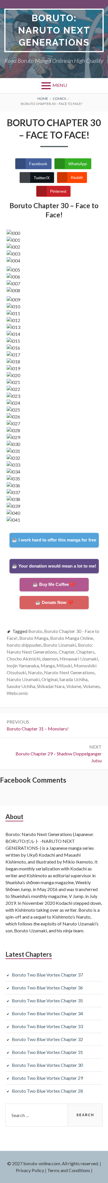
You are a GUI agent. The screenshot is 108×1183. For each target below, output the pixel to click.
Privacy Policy (30, 1170)
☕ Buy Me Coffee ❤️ (54, 584)
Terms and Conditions (68, 1170)
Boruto (35, 631)
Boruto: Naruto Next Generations (54, 30)
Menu (59, 85)
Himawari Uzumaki (79, 658)
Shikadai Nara (51, 686)
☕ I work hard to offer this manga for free (54, 539)
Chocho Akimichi (23, 658)
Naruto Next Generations (69, 672)
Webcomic (18, 693)
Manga (48, 665)
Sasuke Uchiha (21, 686)
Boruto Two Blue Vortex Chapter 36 (47, 987)
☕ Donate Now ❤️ (54, 602)
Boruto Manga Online (71, 638)
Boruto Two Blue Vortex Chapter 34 (47, 1013)
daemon (50, 658)
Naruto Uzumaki (23, 679)
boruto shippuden (24, 645)
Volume (73, 686)
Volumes (91, 686)
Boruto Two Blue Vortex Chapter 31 (47, 1052)
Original (49, 679)
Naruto (35, 672)
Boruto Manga (33, 638)
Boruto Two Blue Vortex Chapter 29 (47, 1078)
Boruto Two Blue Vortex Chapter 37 (47, 974)
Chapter (67, 651)
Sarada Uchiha (73, 679)
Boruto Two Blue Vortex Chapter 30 (47, 1065)
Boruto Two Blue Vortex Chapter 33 (47, 1026)
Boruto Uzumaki (59, 645)
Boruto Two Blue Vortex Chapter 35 (47, 1000)
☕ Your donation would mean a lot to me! (54, 566)
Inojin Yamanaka (23, 665)
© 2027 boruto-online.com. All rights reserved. (53, 1163)
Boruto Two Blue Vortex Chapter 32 (47, 1039)
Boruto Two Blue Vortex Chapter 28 (47, 1091)
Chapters (85, 651)
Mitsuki (64, 665)
